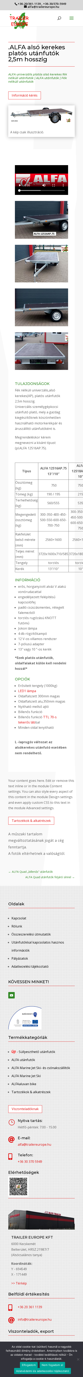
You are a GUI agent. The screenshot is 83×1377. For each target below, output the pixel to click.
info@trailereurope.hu (35, 1319)
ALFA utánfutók (47, 78)
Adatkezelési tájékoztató (30, 966)
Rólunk (16, 926)
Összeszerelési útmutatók (31, 934)
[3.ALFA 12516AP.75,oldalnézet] (41, 325)
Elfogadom (29, 1365)
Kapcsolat (18, 918)
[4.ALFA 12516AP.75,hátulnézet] (41, 368)
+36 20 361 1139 (30, 1307)
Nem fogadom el (52, 1365)
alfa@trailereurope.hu (34, 1144)
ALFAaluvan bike (23, 1084)
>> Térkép (19, 1283)
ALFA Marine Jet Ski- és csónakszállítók (40, 1068)
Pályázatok (19, 958)
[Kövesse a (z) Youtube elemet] (11, 995)
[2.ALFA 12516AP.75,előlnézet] (41, 281)
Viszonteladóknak (25, 1109)
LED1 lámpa (27, 691)
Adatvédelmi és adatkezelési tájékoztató (42, 1371)
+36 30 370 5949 (30, 1161)
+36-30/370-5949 (54, 4)
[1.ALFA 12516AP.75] (41, 237)
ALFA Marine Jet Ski (26, 1076)
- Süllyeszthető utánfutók (33, 1052)
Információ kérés (24, 95)
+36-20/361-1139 (30, 4)
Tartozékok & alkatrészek (31, 820)
